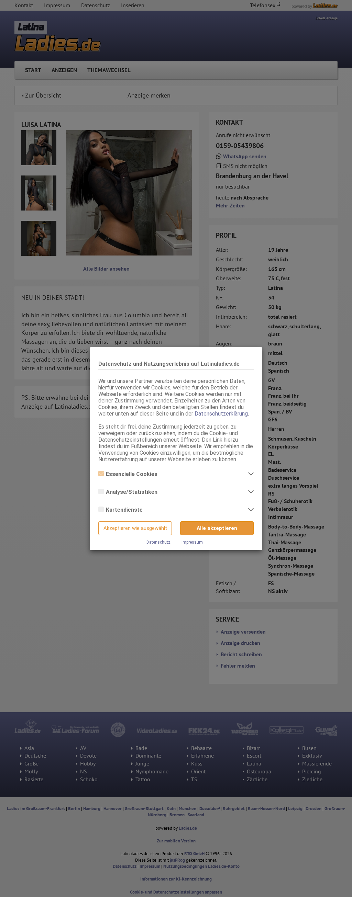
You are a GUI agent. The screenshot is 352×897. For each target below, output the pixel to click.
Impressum (192, 542)
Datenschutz (158, 542)
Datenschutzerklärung (221, 413)
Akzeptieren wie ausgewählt (135, 528)
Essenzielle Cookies (131, 474)
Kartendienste (124, 510)
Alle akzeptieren (217, 528)
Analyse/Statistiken (131, 492)
